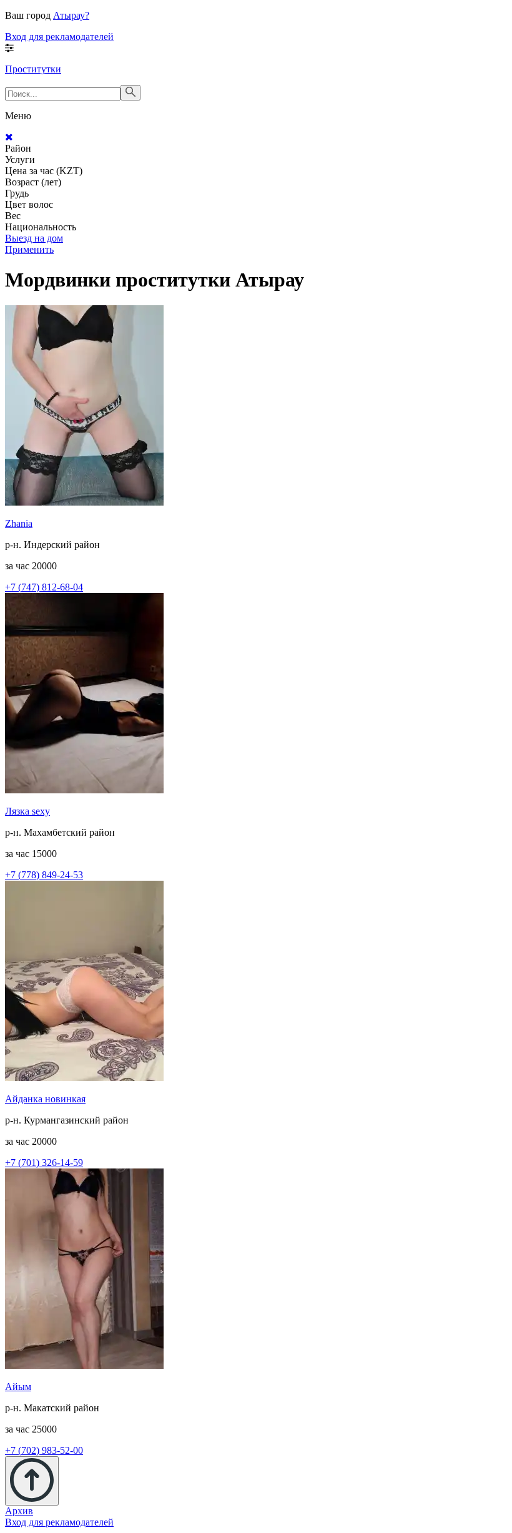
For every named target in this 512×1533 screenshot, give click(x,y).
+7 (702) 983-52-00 (44, 1450)
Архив (19, 1511)
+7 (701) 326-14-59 (44, 1162)
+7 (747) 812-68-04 (44, 587)
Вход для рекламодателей (59, 36)
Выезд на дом (34, 238)
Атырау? (71, 15)
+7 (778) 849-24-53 (44, 874)
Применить (29, 249)
